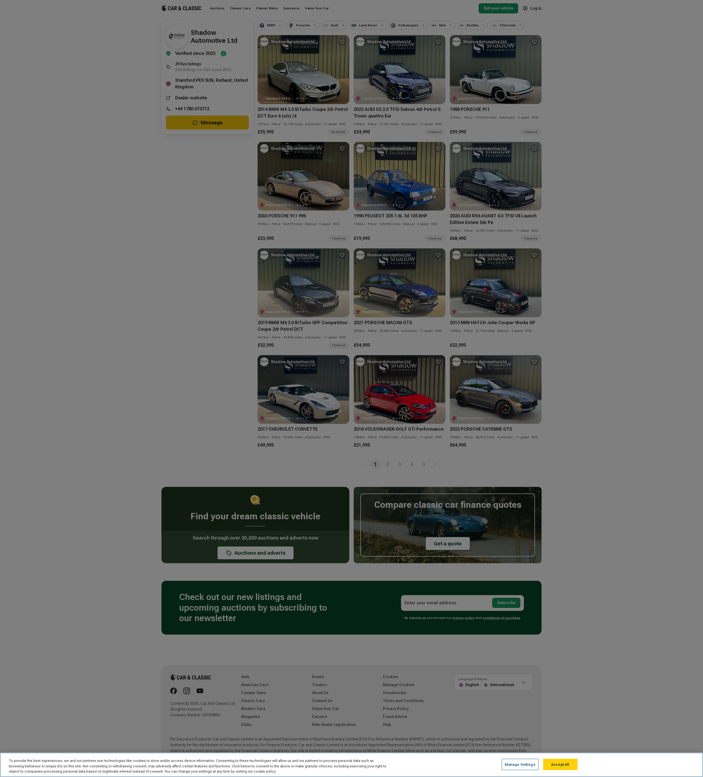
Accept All (560, 764)
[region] (351, 765)
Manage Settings (520, 764)
